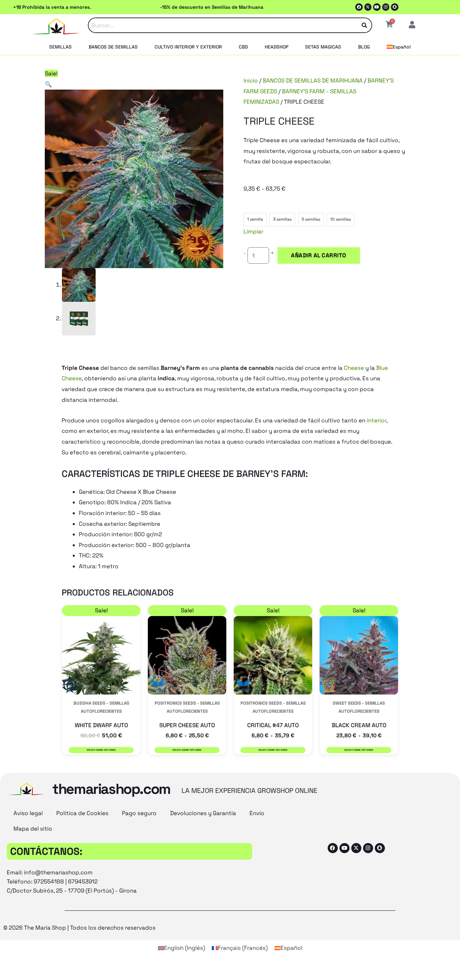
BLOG (364, 47)
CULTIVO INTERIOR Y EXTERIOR (188, 47)
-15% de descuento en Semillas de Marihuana (211, 7)
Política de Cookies (82, 813)
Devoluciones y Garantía (203, 813)
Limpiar (253, 231)
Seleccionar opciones (101, 749)
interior (376, 420)
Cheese (354, 368)
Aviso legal (28, 813)
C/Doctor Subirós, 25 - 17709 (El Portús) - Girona (72, 890)
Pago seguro (139, 813)
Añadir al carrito (318, 255)
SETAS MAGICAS (323, 47)
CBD (243, 47)
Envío (257, 813)
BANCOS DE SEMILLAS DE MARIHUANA (313, 80)
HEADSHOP (276, 47)
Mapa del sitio (32, 828)
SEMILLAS (60, 47)
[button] (48, 84)
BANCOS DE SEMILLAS (113, 47)
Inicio (250, 80)
